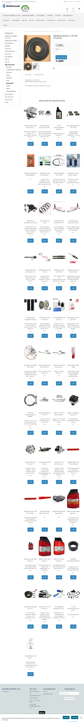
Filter (8, 80)
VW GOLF (8, 54)
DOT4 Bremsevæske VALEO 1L (59, 127)
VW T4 (7, 62)
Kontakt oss (77, 1)
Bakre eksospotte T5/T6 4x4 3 (59, 366)
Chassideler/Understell (13, 70)
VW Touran (8, 99)
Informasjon (28, 74)
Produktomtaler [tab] (38, 74)
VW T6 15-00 (9, 97)
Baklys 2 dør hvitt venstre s (44, 560)
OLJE (6, 102)
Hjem (26, 31)
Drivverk (9, 72)
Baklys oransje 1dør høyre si (30, 560)
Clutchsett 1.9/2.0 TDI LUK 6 (44, 318)
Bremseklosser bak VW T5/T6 (73, 126)
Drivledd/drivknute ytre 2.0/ (59, 318)
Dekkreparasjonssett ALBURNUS (30, 174)
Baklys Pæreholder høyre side (59, 512)
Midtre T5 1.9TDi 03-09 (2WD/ (59, 413)
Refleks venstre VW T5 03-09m (30, 512)
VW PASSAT (9, 57)
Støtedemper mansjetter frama (30, 318)
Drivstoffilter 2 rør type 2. (30, 657)
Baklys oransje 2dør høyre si (73, 512)
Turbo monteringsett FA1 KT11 (73, 608)
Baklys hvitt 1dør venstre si (59, 560)
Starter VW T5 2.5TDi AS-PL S (59, 463)
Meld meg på (69, 698)
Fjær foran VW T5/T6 (45, 221)
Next (52, 48)
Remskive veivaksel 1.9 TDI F (30, 607)
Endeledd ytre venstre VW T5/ (59, 221)
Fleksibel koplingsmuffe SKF (73, 561)
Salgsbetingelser (48, 694)
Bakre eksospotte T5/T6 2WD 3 (45, 366)
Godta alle (74, 717)
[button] (25, 8)
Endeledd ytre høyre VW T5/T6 (73, 221)
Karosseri (9, 83)
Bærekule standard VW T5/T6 (30, 221)
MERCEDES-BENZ (11, 40)
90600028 (33, 704)
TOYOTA (8, 48)
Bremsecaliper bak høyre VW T (30, 126)
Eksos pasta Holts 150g (73, 366)
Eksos (8, 75)
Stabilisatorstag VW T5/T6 (44, 271)
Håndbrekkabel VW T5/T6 (59, 174)
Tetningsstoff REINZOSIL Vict (59, 607)
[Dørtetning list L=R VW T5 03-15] (37, 48)
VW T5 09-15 (9, 94)
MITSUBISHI (9, 43)
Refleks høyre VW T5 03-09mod (73, 463)
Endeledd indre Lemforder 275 (30, 271)
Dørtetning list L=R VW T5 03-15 (53, 31)
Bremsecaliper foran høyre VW (44, 126)
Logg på (65, 1)
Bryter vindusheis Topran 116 (73, 413)
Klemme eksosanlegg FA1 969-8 (30, 414)
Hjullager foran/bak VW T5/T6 (30, 366)
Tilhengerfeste (11, 91)
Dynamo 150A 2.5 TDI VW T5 (30, 463)
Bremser (9, 67)
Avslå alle (66, 717)
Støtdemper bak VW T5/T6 (59, 271)
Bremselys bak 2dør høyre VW (44, 512)
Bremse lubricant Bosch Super (73, 174)
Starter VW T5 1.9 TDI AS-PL (44, 607)
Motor (8, 88)
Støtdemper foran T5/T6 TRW (73, 271)
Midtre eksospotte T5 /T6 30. (45, 413)
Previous (21, 48)
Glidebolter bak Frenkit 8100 (45, 174)
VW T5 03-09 (9, 65)
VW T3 (7, 59)
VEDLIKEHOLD (10, 51)
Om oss (71, 1)
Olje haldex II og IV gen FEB (73, 318)
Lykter (8, 86)
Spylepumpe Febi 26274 (45, 463)
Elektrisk (9, 78)
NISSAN (7, 46)
